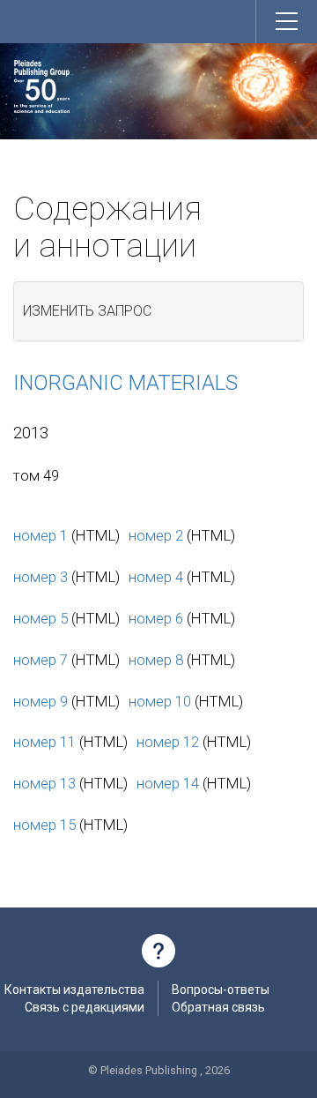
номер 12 (167, 742)
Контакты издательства (74, 989)
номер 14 (167, 783)
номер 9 (40, 701)
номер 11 (44, 742)
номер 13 (44, 783)
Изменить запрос (87, 311)
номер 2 (156, 535)
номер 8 (156, 660)
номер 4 (156, 577)
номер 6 (156, 618)
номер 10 (160, 701)
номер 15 (44, 824)
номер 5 (40, 618)
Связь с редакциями (84, 1007)
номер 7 (40, 660)
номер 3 (40, 577)
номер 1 (40, 535)
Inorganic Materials (125, 382)
